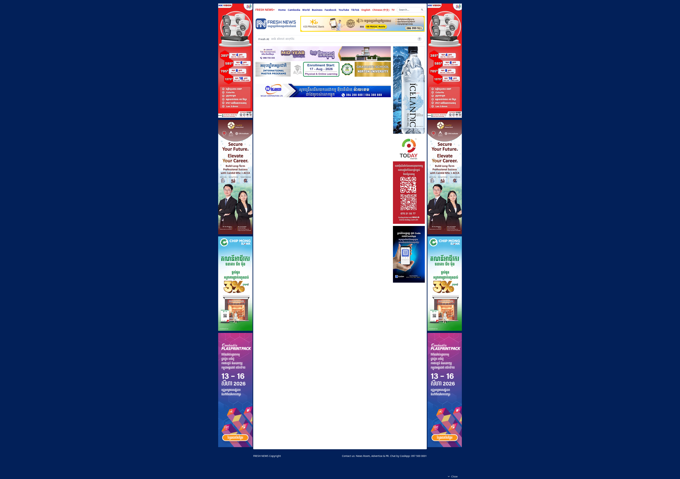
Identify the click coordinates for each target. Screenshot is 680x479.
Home (282, 10)
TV (393, 10)
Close (454, 476)
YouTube (344, 10)
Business (317, 10)
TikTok (355, 10)
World (306, 10)
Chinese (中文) (380, 10)
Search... (404, 9)
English (365, 10)
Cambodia (294, 10)
